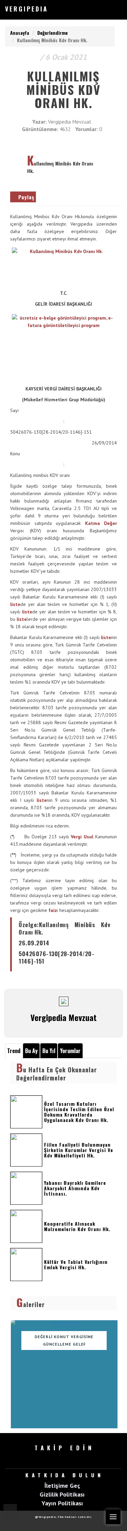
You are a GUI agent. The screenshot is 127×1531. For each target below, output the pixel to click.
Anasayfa (19, 32)
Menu (113, 1516)
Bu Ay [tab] (31, 1051)
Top (10, 1510)
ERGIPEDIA (26, 8)
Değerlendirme (52, 32)
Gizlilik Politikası (62, 1494)
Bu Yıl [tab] (48, 1051)
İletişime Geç (62, 1485)
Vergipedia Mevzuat (69, 121)
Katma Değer (101, 523)
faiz (52, 910)
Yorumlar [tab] (70, 1051)
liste (15, 604)
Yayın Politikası (62, 1503)
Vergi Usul (82, 837)
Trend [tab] (13, 1051)
